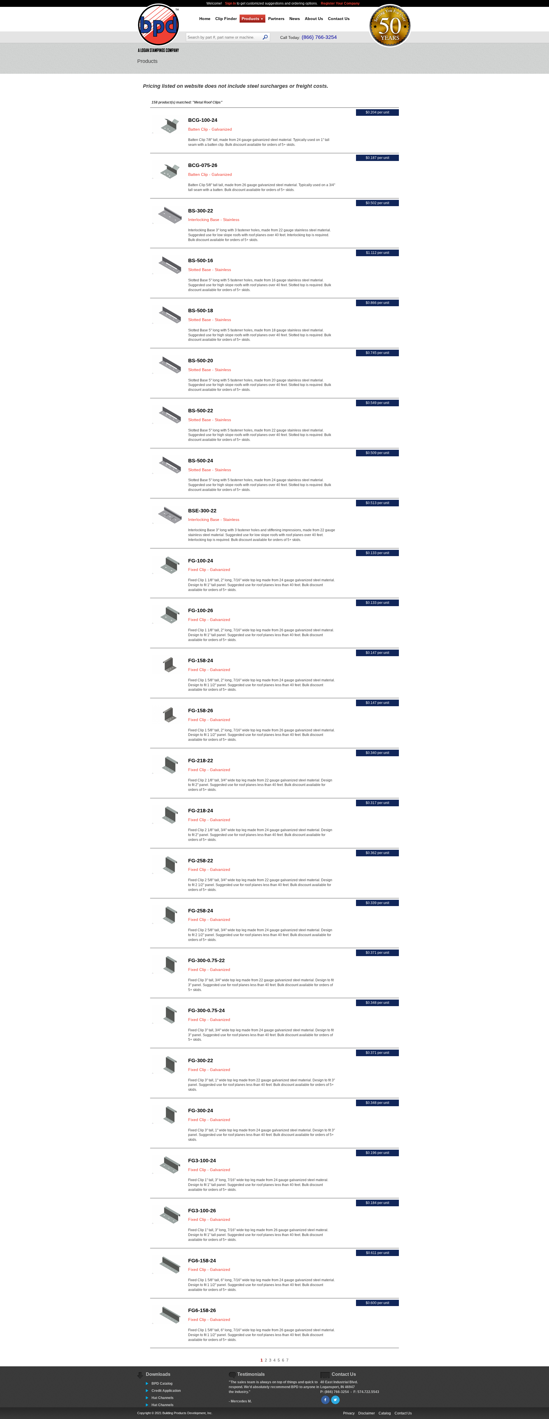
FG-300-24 (200, 1110)
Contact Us (339, 18)
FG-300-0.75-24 (206, 1010)
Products (252, 18)
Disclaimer (366, 1413)
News (294, 18)
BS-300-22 (200, 211)
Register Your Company (340, 3)
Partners (276, 18)
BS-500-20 (200, 360)
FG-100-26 (200, 610)
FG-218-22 (200, 760)
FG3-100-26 (202, 1210)
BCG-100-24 (202, 120)
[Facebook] (325, 1400)
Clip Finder (226, 18)
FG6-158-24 (202, 1260)
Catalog (385, 1413)
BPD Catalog (162, 1384)
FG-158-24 (200, 660)
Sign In (231, 3)
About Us (314, 18)
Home (204, 18)
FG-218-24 (200, 810)
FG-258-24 (200, 911)
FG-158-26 (200, 710)
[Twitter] (335, 1400)
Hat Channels (163, 1398)
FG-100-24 (200, 561)
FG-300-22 (200, 1060)
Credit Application (166, 1391)
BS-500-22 (200, 410)
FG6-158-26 (202, 1310)
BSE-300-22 (202, 511)
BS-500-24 (200, 460)
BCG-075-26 (202, 165)
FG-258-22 (200, 860)
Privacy (349, 1413)
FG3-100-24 (202, 1160)
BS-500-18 (200, 310)
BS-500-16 (200, 260)
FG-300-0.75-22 (206, 960)
